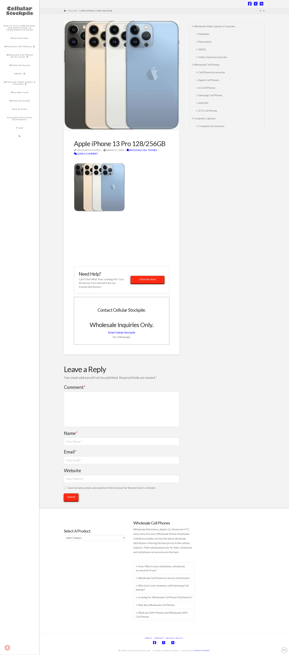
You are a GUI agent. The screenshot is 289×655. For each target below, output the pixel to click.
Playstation (204, 41)
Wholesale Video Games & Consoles (214, 26)
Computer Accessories (211, 126)
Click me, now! (147, 279)
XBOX (202, 49)
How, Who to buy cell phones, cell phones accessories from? (160, 568)
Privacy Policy (174, 638)
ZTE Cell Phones (207, 110)
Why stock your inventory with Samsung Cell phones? (162, 587)
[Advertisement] (113, 161)
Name (71, 433)
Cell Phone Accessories (211, 72)
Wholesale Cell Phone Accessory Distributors (164, 578)
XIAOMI (203, 102)
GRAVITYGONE (202, 650)
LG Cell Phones (206, 87)
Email (70, 451)
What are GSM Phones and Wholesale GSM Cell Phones (162, 614)
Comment (74, 387)
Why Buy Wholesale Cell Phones (156, 604)
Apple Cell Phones (208, 80)
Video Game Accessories (212, 57)
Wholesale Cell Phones (142, 150)
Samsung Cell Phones (210, 95)
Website (72, 470)
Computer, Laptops (205, 118)
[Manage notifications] (7, 647)
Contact (159, 638)
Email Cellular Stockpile (121, 332)
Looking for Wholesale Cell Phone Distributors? (165, 597)
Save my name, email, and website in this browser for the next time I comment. (112, 487)
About (148, 638)
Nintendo (203, 33)
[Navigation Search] (19, 136)
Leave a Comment (87, 153)
